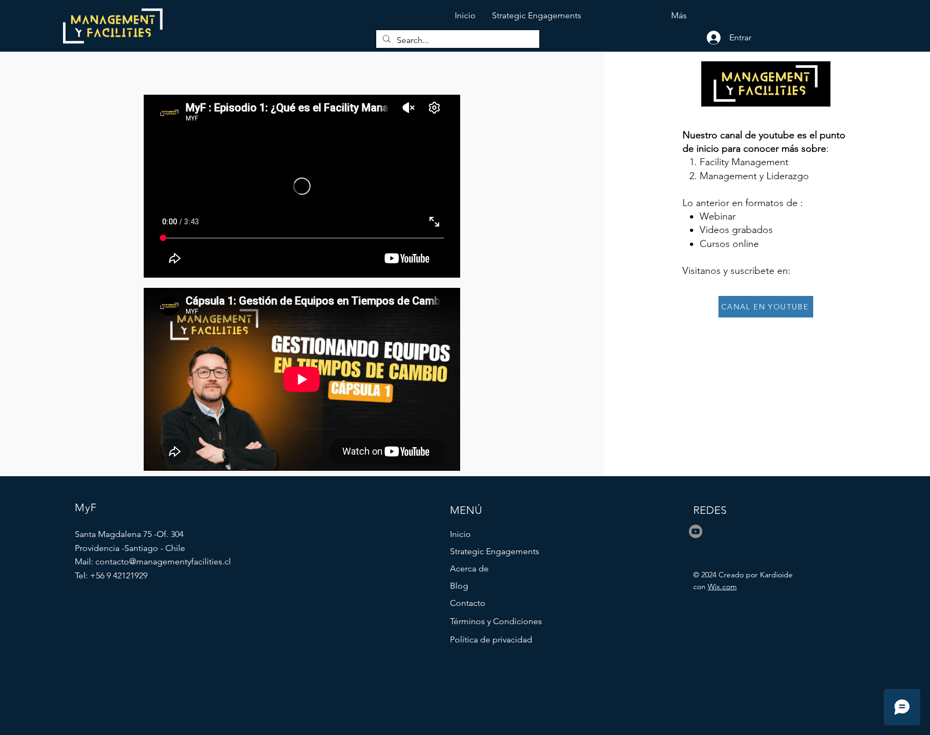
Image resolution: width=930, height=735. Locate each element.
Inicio (460, 534)
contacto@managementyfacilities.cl (163, 561)
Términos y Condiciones (496, 621)
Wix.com (722, 586)
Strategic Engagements (494, 551)
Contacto (467, 603)
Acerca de (469, 568)
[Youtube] (695, 531)
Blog (459, 586)
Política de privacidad (491, 639)
